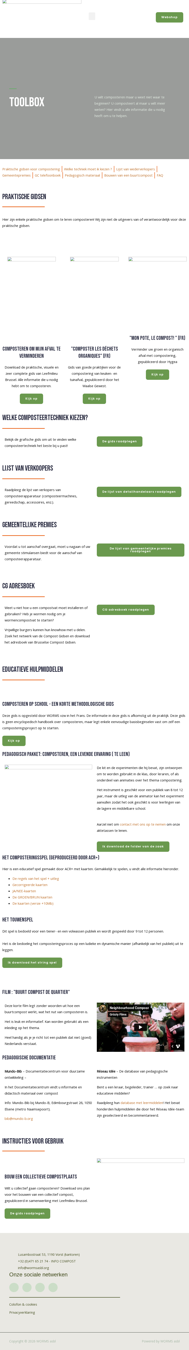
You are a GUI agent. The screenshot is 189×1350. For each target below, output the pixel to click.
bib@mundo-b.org (19, 1118)
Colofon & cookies (23, 1304)
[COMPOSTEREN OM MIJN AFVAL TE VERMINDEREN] (31, 336)
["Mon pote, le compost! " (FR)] (157, 325)
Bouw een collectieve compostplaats (41, 1176)
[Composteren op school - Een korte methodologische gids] (8, 691)
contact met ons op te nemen (143, 824)
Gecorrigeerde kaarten (29, 884)
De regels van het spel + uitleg (35, 878)
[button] (92, 16)
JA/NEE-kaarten (24, 891)
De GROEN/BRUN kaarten (32, 897)
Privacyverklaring (22, 1312)
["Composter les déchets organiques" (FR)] (94, 336)
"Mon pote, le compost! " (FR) (157, 338)
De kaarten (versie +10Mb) (32, 903)
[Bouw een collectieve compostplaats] (10, 1164)
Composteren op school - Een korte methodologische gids (58, 704)
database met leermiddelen (142, 1102)
